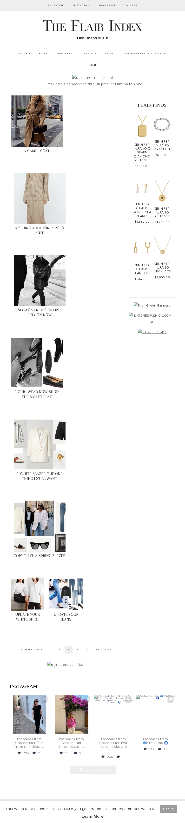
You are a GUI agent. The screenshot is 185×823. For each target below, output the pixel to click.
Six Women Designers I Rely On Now (39, 312)
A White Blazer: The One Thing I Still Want (39, 476)
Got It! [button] (168, 809)
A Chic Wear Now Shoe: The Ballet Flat (36, 394)
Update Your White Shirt (27, 617)
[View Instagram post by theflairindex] (45, 729)
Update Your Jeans (66, 617)
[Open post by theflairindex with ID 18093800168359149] (113, 715)
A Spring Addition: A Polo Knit (39, 230)
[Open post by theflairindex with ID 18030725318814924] (156, 715)
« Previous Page (31, 649)
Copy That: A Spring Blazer (39, 555)
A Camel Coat (37, 151)
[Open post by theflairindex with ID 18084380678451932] (29, 715)
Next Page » (103, 649)
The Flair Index (92, 29)
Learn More (92, 816)
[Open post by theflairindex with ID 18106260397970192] (72, 715)
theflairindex (29, 699)
